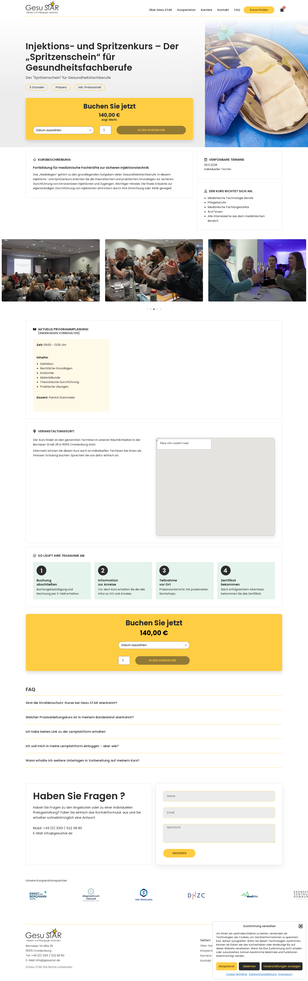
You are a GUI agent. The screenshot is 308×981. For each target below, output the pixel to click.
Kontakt (223, 10)
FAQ (237, 10)
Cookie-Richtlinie (236, 974)
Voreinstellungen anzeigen (282, 966)
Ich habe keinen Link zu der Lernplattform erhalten (66, 731)
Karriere (206, 10)
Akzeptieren (227, 966)
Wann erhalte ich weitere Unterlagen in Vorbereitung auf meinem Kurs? (82, 760)
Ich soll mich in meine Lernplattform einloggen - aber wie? (72, 746)
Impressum (285, 974)
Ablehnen (249, 966)
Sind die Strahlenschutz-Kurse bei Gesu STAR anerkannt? (71, 703)
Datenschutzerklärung (263, 974)
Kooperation (186, 10)
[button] (300, 926)
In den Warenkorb (151, 130)
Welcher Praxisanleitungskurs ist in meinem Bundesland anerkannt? (80, 717)
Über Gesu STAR (160, 10)
